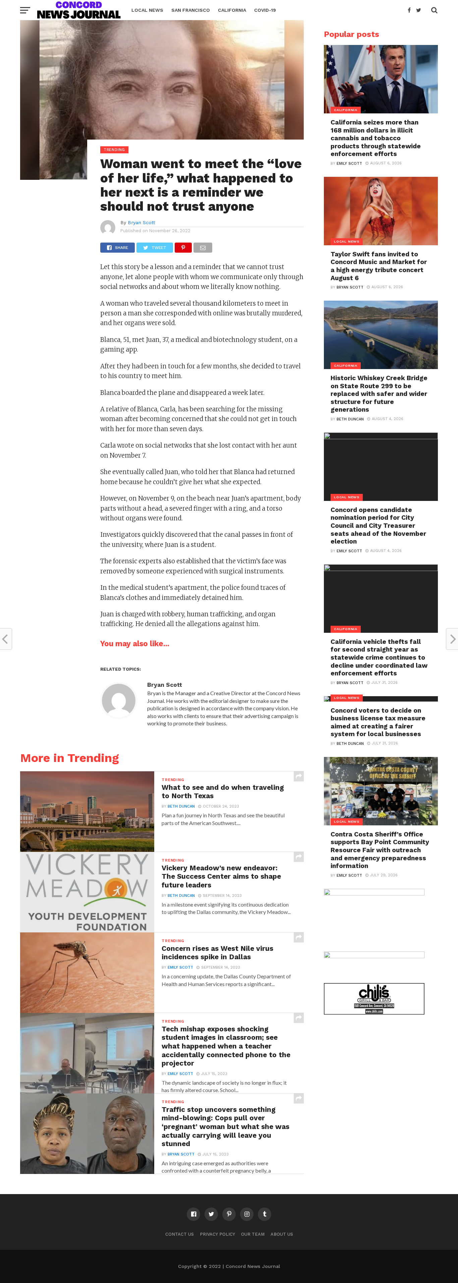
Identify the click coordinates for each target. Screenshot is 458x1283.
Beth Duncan (181, 806)
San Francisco (190, 10)
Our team (253, 1234)
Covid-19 (265, 10)
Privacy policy (217, 1234)
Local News (147, 10)
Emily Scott (180, 967)
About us (282, 1234)
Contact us (179, 1234)
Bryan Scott (141, 222)
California (232, 10)
